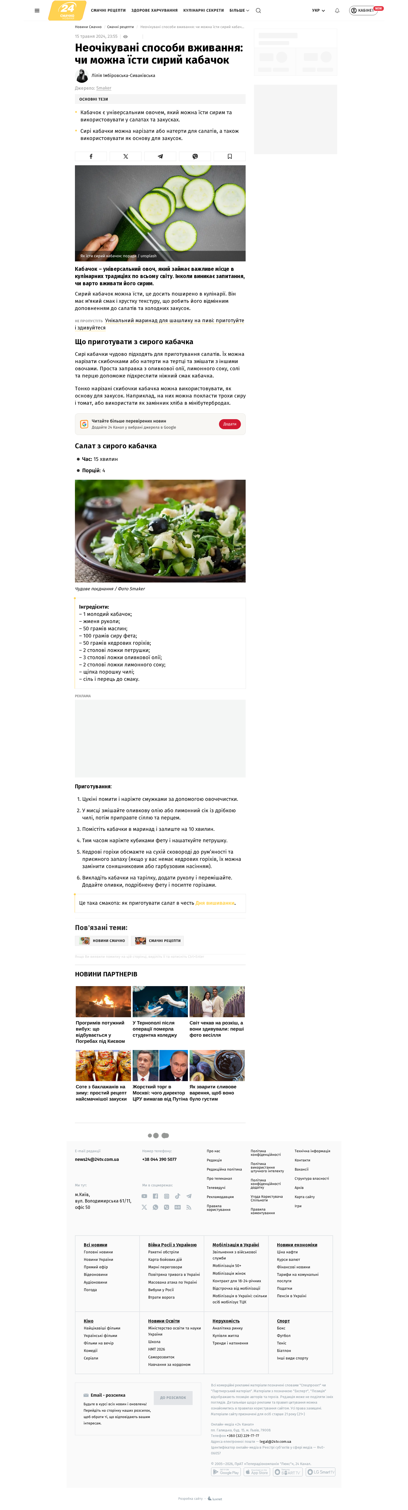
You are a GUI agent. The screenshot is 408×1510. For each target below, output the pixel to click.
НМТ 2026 (156, 1349)
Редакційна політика (224, 1169)
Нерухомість (226, 1321)
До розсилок (173, 1398)
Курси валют (288, 1259)
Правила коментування (263, 1211)
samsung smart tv (321, 1472)
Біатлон (284, 1350)
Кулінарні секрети (203, 10)
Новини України (98, 1259)
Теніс (281, 1343)
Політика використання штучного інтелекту (267, 1167)
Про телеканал (219, 1179)
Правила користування (218, 1208)
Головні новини (98, 1252)
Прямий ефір (96, 1267)
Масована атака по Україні (172, 1282)
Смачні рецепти (108, 10)
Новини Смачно (89, 27)
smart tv (288, 1472)
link (144, 1196)
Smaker (103, 88)
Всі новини (95, 1245)
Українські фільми (100, 1335)
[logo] (67, 10)
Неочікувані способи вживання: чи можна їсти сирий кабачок (192, 27)
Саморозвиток (161, 1357)
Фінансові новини (293, 1267)
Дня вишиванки (215, 903)
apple (257, 1472)
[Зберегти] (229, 156)
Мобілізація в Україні (236, 1245)
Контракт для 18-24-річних (237, 1281)
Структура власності (312, 1179)
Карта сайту (305, 1197)
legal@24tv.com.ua (275, 1441)
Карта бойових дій (165, 1259)
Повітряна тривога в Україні (174, 1274)
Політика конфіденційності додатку (266, 1184)
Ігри (298, 1206)
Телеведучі (216, 1188)
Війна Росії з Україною (172, 1245)
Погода (90, 1290)
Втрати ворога (161, 1297)
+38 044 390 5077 (159, 1159)
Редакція (214, 1160)
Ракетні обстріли (163, 1252)
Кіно (89, 1321)
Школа (154, 1341)
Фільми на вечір (99, 1343)
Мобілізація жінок (229, 1273)
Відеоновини (96, 1274)
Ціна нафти (287, 1252)
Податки (284, 1288)
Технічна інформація (312, 1151)
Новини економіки (297, 1245)
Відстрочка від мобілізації (236, 1288)
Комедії (90, 1350)
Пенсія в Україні (291, 1296)
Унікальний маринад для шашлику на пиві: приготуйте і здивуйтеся (159, 324)
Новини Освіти (164, 1321)
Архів (299, 1188)
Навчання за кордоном (169, 1364)
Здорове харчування (155, 10)
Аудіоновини (95, 1282)
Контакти (302, 1160)
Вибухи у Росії (161, 1290)
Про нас (213, 1151)
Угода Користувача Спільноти (267, 1198)
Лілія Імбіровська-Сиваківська (123, 76)
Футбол (284, 1335)
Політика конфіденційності (266, 1153)
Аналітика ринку (228, 1328)
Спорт (283, 1321)
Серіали (91, 1358)
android (226, 1472)
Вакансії (302, 1169)
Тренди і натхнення (230, 1343)
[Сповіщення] (337, 10)
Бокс (281, 1328)
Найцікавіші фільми (102, 1328)
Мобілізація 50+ (227, 1265)
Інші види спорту (292, 1358)
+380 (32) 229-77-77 (243, 1436)
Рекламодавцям (220, 1197)
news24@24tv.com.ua (97, 1159)
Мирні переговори (165, 1267)
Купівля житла (226, 1335)
